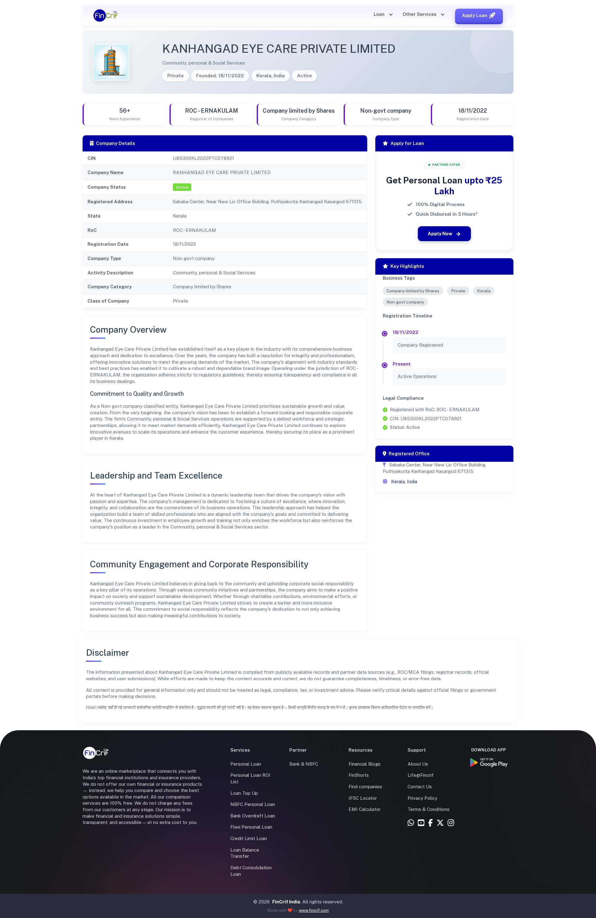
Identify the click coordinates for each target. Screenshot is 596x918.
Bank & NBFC (303, 764)
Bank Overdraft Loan (252, 815)
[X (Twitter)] (440, 823)
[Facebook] (430, 823)
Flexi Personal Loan (251, 827)
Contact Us (420, 786)
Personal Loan (245, 764)
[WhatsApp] (411, 823)
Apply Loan (474, 15)
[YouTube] (421, 823)
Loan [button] (380, 14)
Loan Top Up (244, 793)
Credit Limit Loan (248, 838)
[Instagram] (451, 823)
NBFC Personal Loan (252, 804)
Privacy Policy (422, 798)
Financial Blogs (365, 764)
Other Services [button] (420, 14)
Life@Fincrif (421, 775)
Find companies (365, 786)
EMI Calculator (365, 809)
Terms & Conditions (428, 809)
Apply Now (440, 233)
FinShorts (359, 775)
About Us (418, 764)
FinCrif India (286, 901)
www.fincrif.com (314, 910)
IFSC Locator (363, 798)
